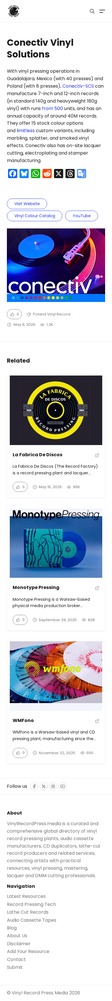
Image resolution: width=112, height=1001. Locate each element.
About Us (17, 936)
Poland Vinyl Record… (53, 314)
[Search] (92, 11)
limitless (26, 130)
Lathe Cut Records (28, 912)
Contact (16, 959)
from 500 (52, 108)
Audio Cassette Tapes (31, 920)
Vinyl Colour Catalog (34, 216)
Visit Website (27, 204)
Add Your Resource (28, 951)
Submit (15, 967)
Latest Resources (26, 896)
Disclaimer (19, 944)
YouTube (82, 216)
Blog (12, 928)
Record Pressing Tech (31, 904)
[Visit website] (97, 457)
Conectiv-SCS (78, 86)
